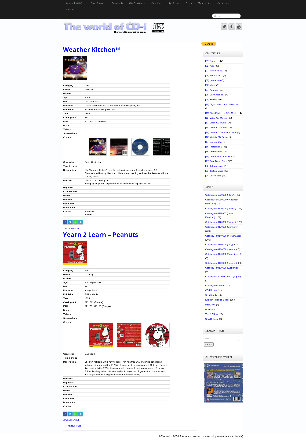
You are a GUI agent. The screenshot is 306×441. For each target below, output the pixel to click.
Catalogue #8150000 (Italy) (219, 244)
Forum (189, 3)
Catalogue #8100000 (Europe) (220, 208)
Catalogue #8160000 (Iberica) (220, 249)
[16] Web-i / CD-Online (216, 137)
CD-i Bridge (211, 290)
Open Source (97, 3)
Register (70, 9)
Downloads (117, 3)
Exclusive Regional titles (217, 299)
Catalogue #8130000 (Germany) (221, 227)
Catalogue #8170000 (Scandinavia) (223, 254)
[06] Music (210, 85)
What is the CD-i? (74, 3)
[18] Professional (213, 146)
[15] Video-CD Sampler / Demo (221, 132)
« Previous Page (73, 425)
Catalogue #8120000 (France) (220, 222)
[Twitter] (70, 222)
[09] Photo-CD (212, 99)
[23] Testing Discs (214, 171)
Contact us (222, 3)
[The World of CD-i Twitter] (224, 26)
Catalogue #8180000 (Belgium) (221, 263)
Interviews (210, 304)
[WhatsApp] (75, 222)
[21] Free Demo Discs (216, 161)
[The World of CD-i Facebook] (231, 26)
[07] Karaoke (211, 90)
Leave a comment (71, 228)
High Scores (173, 3)
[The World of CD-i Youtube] (239, 26)
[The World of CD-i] (114, 28)
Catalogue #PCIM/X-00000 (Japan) (223, 276)
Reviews (209, 309)
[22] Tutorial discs (214, 166)
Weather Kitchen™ (91, 49)
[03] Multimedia (213, 70)
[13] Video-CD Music (215, 122)
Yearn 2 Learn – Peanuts (100, 234)
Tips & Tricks (211, 314)
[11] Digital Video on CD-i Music (221, 113)
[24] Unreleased (213, 175)
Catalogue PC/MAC (215, 285)
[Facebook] (65, 222)
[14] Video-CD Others (216, 127)
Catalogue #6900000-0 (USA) (220, 195)
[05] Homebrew (213, 80)
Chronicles (156, 3)
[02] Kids (209, 66)
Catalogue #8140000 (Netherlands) (223, 235)
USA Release (212, 319)
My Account (203, 3)
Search (208, 344)
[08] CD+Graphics (214, 94)
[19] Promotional (213, 151)
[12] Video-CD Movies (216, 118)
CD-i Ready (211, 295)
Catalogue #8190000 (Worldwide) (222, 267)
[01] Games (211, 61)
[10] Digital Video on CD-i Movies (221, 104)
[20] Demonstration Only (217, 156)
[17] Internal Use (213, 142)
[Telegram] (80, 222)
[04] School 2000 (213, 75)
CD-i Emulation (136, 3)
